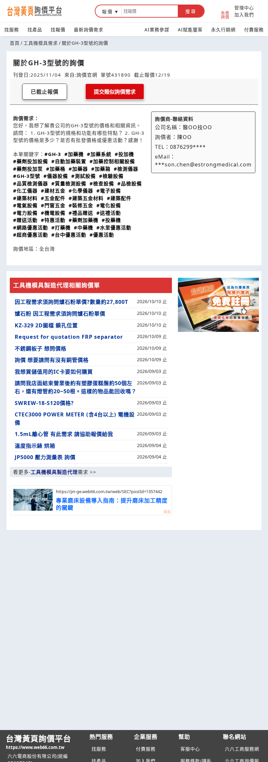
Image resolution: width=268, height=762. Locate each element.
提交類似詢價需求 (115, 92)
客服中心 (190, 749)
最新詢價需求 (88, 29)
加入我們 (244, 14)
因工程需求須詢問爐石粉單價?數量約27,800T (71, 301)
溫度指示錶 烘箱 (35, 445)
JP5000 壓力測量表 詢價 (45, 457)
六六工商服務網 (242, 749)
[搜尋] (150, 11)
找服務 (11, 29)
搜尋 (190, 11)
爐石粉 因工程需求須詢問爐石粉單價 (60, 313)
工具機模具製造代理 (54, 472)
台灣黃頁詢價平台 (38, 741)
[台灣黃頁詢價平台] (40, 11)
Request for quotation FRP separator (69, 336)
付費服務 (254, 29)
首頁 (15, 43)
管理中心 (244, 8)
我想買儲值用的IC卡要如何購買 (54, 371)
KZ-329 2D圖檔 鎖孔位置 (46, 325)
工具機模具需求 (41, 43)
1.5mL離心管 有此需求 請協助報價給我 (64, 434)
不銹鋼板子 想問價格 (40, 348)
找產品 (34, 29)
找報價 (58, 29)
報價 (107, 11)
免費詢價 (225, 14)
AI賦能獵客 (190, 29)
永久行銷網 (223, 29)
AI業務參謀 (156, 29)
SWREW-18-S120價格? (44, 403)
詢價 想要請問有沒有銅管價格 (52, 360)
